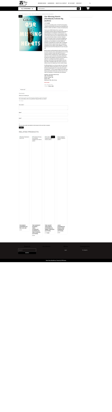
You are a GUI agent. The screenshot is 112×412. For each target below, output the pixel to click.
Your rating (21, 100)
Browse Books (42, 3)
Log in (66, 250)
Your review (21, 104)
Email (20, 118)
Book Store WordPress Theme (52, 260)
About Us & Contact (61, 3)
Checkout (79, 3)
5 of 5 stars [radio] (26, 102)
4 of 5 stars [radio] (24, 102)
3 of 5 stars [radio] (23, 102)
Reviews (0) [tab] (22, 89)
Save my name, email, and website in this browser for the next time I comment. (34, 125)
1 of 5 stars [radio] (19, 102)
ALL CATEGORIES (26, 8)
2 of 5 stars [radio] (21, 102)
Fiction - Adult (50, 86)
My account (71, 3)
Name (20, 112)
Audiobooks (51, 3)
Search (78, 8)
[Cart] (88, 9)
